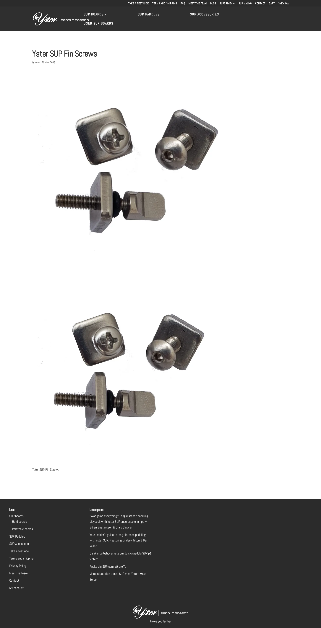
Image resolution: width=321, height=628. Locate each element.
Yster (37, 62)
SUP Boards (94, 14)
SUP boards (16, 516)
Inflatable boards (22, 529)
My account (16, 588)
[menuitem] (283, 4)
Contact (260, 3)
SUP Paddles (149, 14)
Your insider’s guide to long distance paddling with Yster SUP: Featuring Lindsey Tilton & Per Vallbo (118, 540)
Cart (272, 3)
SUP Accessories (204, 14)
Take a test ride (138, 3)
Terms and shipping (164, 3)
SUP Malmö (245, 3)
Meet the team (198, 3)
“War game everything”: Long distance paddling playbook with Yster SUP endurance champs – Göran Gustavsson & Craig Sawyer (119, 521)
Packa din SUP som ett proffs (108, 566)
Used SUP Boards (98, 23)
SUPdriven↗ (227, 3)
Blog (213, 3)
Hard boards (19, 521)
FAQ (183, 3)
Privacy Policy (17, 566)
